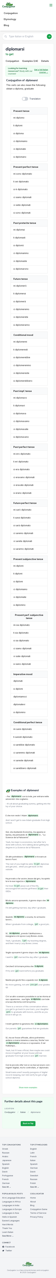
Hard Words (7, 1224)
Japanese (6, 1160)
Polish (33, 1183)
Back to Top (28, 1123)
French (5, 1179)
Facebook (10, 1247)
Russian (5, 1153)
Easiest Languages (11, 1220)
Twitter (8, 1250)
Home (33, 1198)
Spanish (5, 1164)
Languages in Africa (11, 1201)
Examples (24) (30, 61)
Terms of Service (38, 1213)
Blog (6, 25)
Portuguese (7, 1175)
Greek (5, 1149)
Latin (32, 1153)
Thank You (7, 1228)
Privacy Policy (36, 1217)
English (5, 1168)
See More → (8, 1236)
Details (45, 61)
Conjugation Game (38, 1209)
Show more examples (28, 1087)
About (33, 1201)
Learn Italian (7, 1232)
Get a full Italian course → (41, 71)
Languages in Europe (12, 1209)
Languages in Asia (10, 1213)
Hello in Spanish (9, 1217)
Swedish (34, 1175)
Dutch (4, 1172)
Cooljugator (10, 1112)
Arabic (5, 1156)
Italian (23, 1112)
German (6, 1183)
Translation (35, 98)
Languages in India (10, 1205)
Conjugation (11, 13)
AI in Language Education (13, 1198)
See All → (6, 1187)
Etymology (10, 19)
